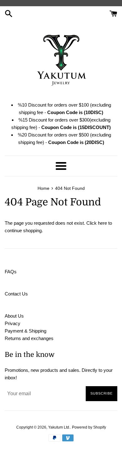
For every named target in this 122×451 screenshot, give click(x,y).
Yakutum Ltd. (59, 427)
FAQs (11, 271)
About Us (14, 316)
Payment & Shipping (25, 330)
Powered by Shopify (89, 427)
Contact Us (16, 293)
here (102, 223)
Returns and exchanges (29, 338)
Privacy (12, 323)
